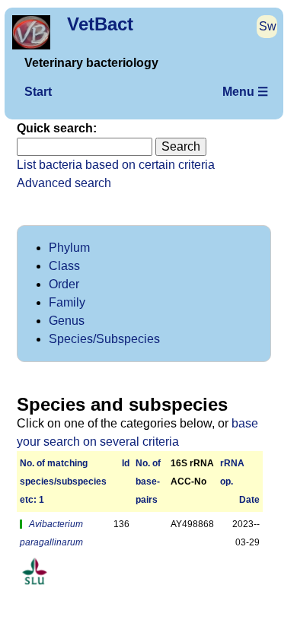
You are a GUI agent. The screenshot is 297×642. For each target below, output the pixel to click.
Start (38, 91)
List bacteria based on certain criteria (116, 164)
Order (64, 284)
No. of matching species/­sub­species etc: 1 (63, 481)
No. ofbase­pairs (148, 481)
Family (67, 302)
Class (64, 265)
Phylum (69, 247)
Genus (67, 320)
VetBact (100, 24)
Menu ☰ (245, 91)
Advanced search (64, 182)
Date (249, 499)
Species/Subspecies (104, 338)
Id (125, 463)
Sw (267, 26)
